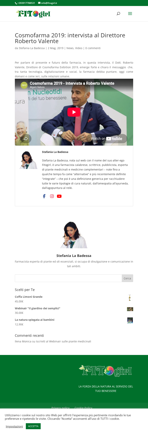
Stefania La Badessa (32, 48)
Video (78, 48)
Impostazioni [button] (14, 426)
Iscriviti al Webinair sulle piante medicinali (63, 341)
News (70, 48)
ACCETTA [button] (33, 426)
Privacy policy (60, 408)
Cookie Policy (83, 408)
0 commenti (93, 48)
